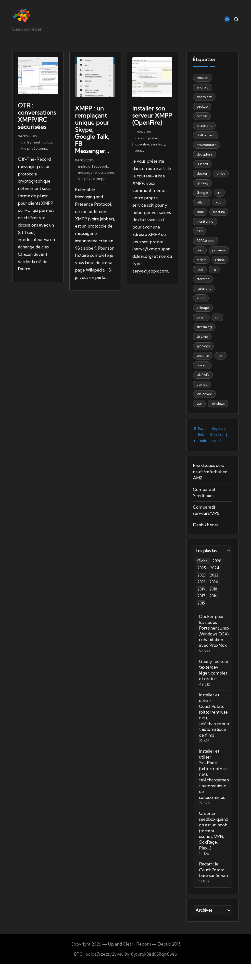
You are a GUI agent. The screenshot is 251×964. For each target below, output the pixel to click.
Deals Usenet (206, 524)
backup (202, 106)
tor (220, 356)
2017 (201, 596)
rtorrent (203, 279)
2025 (201, 568)
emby (221, 173)
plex (200, 250)
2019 (201, 589)
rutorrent (204, 288)
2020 (213, 582)
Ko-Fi (217, 441)
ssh (217, 317)
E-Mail (200, 429)
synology (158, 144)
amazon (203, 78)
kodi (219, 202)
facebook (100, 166)
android (84, 166)
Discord (202, 164)
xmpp (44, 148)
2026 (217, 561)
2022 (214, 575)
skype (109, 172)
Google (202, 193)
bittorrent (204, 126)
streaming (204, 327)
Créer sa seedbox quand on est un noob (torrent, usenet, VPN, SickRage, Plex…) (213, 830)
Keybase (219, 429)
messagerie (87, 172)
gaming (202, 183)
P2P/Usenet (206, 241)
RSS (201, 435)
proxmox (219, 250)
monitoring (205, 221)
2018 (213, 589)
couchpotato (206, 145)
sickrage (203, 308)
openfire (142, 144)
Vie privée (29, 148)
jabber (153, 138)
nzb (199, 231)
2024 (214, 568)
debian (141, 138)
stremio (202, 336)
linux (200, 212)
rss (214, 269)
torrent (202, 365)
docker (202, 173)
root (200, 269)
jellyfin (201, 202)
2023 (201, 575)
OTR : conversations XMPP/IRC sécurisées (37, 115)
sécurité (203, 356)
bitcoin (202, 116)
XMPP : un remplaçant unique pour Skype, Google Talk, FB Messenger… (92, 129)
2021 (201, 582)
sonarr (201, 317)
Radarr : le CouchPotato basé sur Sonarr (214, 869)
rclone (220, 260)
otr (49, 142)
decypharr (204, 154)
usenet (202, 384)
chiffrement (30, 142)
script (201, 298)
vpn (199, 403)
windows (218, 403)
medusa (219, 212)
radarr (201, 260)
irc (44, 142)
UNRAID (203, 375)
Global (202, 561)
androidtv (204, 97)
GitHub (200, 441)
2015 (201, 603)
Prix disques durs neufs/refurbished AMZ (210, 471)
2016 (213, 596)
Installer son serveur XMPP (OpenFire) (152, 115)
